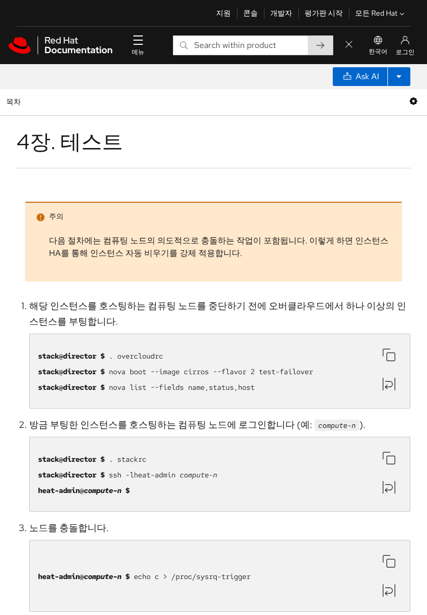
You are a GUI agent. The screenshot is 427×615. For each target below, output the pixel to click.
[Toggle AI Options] (398, 76)
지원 (223, 13)
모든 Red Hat (376, 13)
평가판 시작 (324, 13)
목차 (15, 101)
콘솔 (250, 13)
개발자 (281, 13)
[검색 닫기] (349, 45)
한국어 (378, 51)
